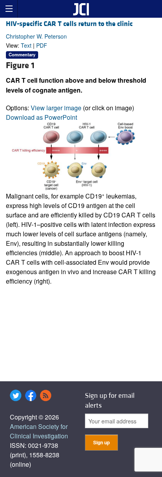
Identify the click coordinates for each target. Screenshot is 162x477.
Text (26, 45)
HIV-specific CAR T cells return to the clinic (69, 23)
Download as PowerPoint (41, 117)
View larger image (56, 107)
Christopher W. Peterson (36, 36)
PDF (41, 45)
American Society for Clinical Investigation (39, 431)
